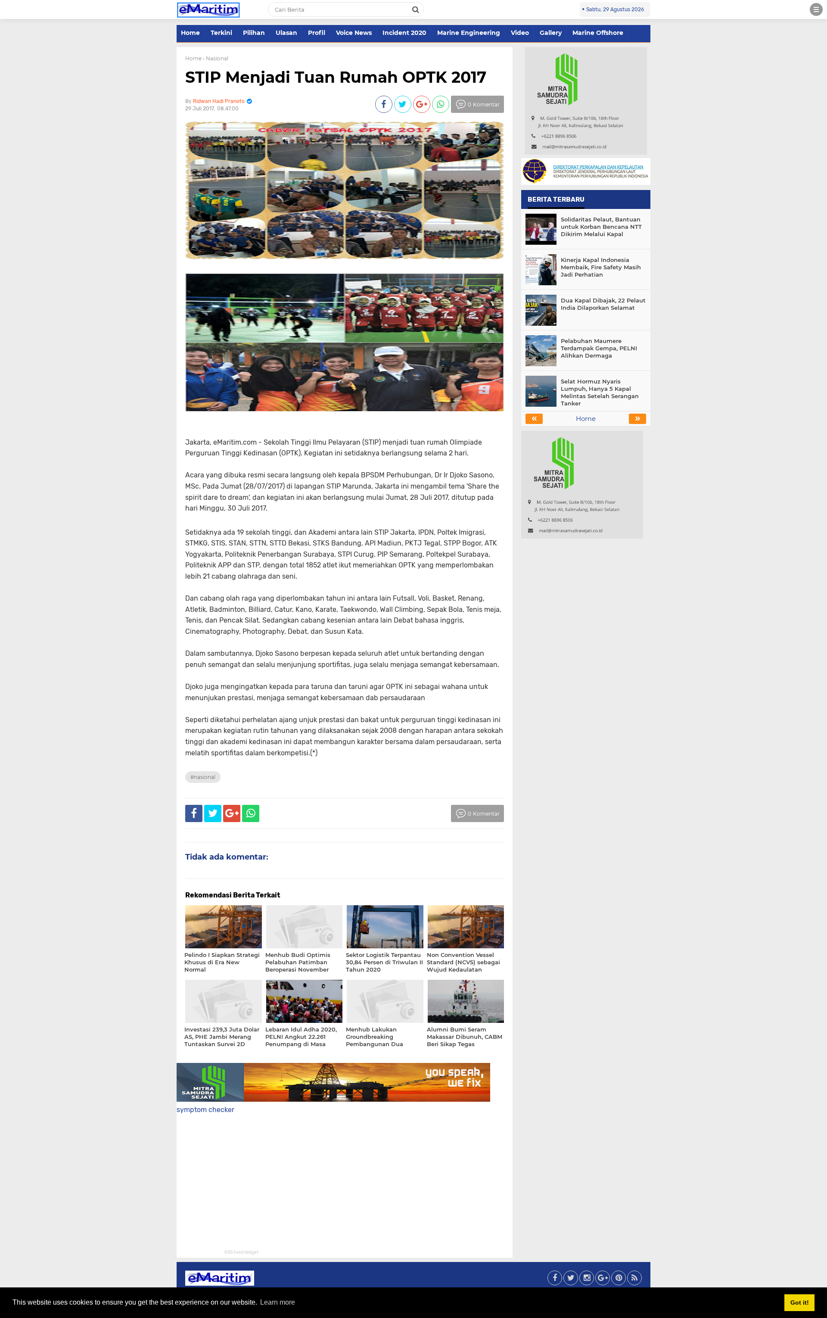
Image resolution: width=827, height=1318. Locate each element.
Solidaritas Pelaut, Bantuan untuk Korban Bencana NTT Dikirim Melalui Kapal (601, 226)
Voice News (354, 33)
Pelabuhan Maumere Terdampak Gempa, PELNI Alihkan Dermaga (599, 348)
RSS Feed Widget (241, 1252)
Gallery (551, 33)
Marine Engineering (468, 33)
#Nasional (202, 777)
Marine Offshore (597, 33)
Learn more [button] (277, 1302)
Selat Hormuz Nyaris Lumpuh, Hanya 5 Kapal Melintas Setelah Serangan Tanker (600, 392)
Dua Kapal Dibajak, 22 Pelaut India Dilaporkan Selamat (603, 304)
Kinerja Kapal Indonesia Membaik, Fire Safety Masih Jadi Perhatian (601, 267)
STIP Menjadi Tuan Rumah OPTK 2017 (335, 77)
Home (190, 33)
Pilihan (254, 33)
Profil (316, 33)
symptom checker (205, 1110)
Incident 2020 (404, 33)
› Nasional (215, 58)
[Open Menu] (816, 9)
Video (520, 33)
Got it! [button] (799, 1302)
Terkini (221, 33)
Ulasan (286, 33)
